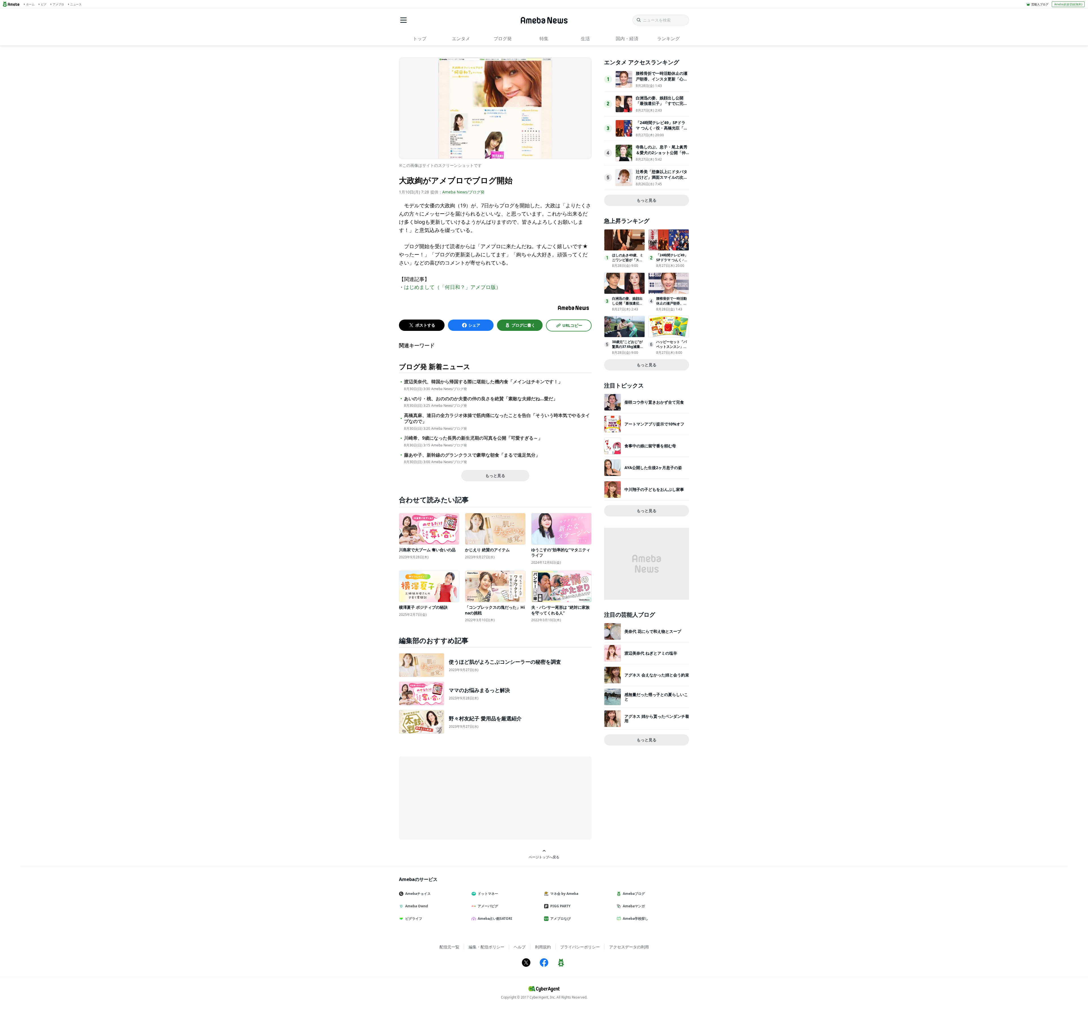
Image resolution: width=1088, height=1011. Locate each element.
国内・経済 (627, 38)
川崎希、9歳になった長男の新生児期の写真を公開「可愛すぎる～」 (473, 438)
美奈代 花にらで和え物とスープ (652, 631)
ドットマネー (488, 893)
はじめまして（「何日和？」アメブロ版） (452, 287)
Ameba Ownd (416, 906)
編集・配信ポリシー (486, 947)
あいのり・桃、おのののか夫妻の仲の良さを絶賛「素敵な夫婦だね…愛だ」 (481, 399)
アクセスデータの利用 (629, 947)
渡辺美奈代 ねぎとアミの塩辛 (650, 653)
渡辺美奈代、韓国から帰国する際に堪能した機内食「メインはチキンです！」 (483, 382)
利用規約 (543, 947)
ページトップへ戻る (544, 857)
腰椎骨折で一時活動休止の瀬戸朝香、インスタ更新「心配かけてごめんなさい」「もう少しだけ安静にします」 (661, 82)
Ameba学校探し (635, 918)
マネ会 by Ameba (564, 893)
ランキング (668, 38)
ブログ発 (503, 38)
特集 (544, 38)
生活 (585, 38)
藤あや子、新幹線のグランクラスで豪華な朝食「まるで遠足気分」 (472, 455)
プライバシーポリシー (580, 947)
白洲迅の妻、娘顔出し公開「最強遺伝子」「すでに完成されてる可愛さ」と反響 (661, 103)
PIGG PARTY (560, 906)
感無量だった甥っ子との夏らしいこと (656, 697)
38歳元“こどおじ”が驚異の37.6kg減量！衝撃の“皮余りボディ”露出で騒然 (627, 348)
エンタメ (461, 38)
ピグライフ (413, 918)
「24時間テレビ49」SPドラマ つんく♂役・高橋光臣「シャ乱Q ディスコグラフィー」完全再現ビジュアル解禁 (662, 131)
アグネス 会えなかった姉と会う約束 (656, 675)
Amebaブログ (634, 893)
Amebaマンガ (634, 906)
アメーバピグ (488, 906)
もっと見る (495, 475)
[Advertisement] (449, 797)
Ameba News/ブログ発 (463, 192)
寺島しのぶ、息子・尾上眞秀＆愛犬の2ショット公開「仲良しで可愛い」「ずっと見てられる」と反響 (661, 155)
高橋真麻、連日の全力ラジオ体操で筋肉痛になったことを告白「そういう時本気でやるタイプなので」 (497, 418)
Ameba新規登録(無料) (1068, 4)
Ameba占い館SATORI (495, 918)
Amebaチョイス (418, 893)
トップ (419, 38)
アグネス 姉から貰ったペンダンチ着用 (656, 718)
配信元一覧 (449, 947)
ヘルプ (520, 947)
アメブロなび (560, 918)
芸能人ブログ (1039, 4)
